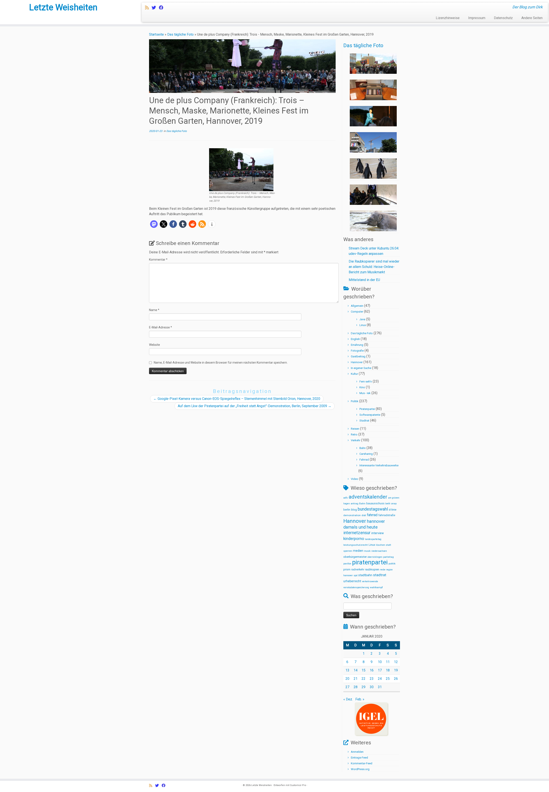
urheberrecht (352, 581)
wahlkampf (376, 587)
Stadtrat (364, 420)
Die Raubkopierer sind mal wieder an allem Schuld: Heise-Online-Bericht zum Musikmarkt (374, 266)
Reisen (355, 428)
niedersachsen (379, 551)
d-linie (392, 509)
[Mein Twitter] (155, 7)
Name (154, 310)
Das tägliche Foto (180, 34)
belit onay (391, 503)
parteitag (388, 556)
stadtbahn (365, 575)
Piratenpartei (367, 409)
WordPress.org (360, 769)
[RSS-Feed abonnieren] (148, 7)
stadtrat (379, 575)
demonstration (352, 515)
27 (347, 687)
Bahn (362, 448)
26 (396, 679)
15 (363, 670)
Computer (357, 311)
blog (354, 509)
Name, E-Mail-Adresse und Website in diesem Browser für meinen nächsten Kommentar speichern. (221, 362)
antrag (354, 503)
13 (347, 670)
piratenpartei (370, 562)
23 (372, 679)
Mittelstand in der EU (364, 280)
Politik (354, 401)
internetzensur (357, 532)
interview (377, 533)
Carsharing (366, 453)
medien (358, 550)
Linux (362, 325)
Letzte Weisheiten (63, 7)
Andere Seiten (532, 18)
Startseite (156, 34)
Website (154, 344)
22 (363, 679)
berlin (346, 509)
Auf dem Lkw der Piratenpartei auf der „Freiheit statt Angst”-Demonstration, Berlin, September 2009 (254, 406)
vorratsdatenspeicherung (356, 587)
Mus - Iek (365, 393)
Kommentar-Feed (361, 763)
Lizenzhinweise (448, 18)
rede (382, 569)
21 (355, 679)
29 (363, 687)
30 (372, 687)
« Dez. (348, 699)
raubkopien (372, 569)
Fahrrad (364, 459)
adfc (345, 497)
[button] (154, 224)
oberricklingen (375, 557)
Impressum (476, 18)
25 (388, 679)
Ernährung (357, 344)
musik (367, 551)
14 (355, 670)
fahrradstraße (386, 515)
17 (380, 670)
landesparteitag (373, 539)
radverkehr (357, 569)
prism (346, 569)
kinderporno (353, 538)
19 (396, 670)
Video (354, 479)
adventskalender (368, 497)
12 (396, 662)
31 (380, 687)
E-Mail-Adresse (160, 327)
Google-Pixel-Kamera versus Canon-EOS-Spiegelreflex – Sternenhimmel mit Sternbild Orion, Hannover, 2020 (236, 399)
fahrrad (372, 515)
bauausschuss (375, 503)
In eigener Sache (361, 368)
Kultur (354, 373)
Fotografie (357, 350)
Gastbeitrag (358, 356)
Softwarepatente (369, 414)
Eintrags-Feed (359, 757)
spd (355, 575)
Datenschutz (503, 18)
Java (362, 319)
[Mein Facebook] (162, 7)
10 (380, 662)
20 (347, 679)
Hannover (357, 362)
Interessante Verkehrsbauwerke (378, 465)
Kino (362, 387)
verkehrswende (370, 581)
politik (392, 563)
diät (364, 515)
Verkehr (355, 440)
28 (355, 687)
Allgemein (357, 305)
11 (388, 662)
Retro (354, 434)
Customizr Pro (298, 785)
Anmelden (357, 751)
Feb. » (359, 699)
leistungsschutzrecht (355, 544)
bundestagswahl (373, 509)
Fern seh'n (365, 381)
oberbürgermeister (355, 556)
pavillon (347, 563)
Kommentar (158, 259)
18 (388, 670)
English (355, 339)
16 (372, 670)
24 (380, 679)
